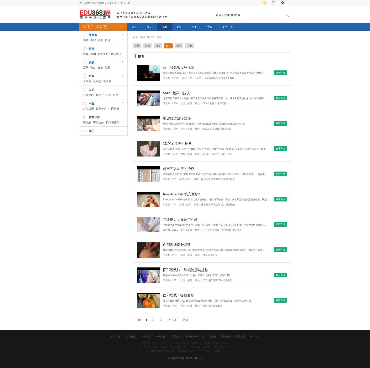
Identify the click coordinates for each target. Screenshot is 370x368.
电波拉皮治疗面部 (177, 118)
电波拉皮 (207, 128)
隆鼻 (85, 53)
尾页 (185, 319)
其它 (91, 130)
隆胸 (93, 53)
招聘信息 (160, 336)
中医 (91, 103)
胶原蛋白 (98, 122)
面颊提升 (236, 229)
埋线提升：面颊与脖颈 (180, 219)
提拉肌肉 (217, 305)
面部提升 (227, 280)
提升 (107, 40)
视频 (164, 26)
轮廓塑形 (217, 280)
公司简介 (115, 336)
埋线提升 (217, 229)
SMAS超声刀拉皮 (176, 93)
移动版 (171, 358)
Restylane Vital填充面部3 (181, 194)
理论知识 (226, 336)
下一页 (172, 319)
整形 (91, 48)
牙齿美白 (88, 95)
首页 (134, 26)
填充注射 (215, 204)
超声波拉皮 (229, 179)
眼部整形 (103, 53)
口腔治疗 (118, 95)
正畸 (108, 95)
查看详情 (280, 72)
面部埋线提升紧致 (177, 245)
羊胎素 (107, 81)
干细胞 (87, 81)
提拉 (210, 280)
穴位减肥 (88, 108)
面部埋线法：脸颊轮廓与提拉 (185, 270)
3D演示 (206, 154)
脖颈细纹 (226, 229)
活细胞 (97, 81)
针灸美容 (101, 108)
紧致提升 (217, 128)
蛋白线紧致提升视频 (178, 68)
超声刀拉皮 (223, 103)
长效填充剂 (112, 122)
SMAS (206, 103)
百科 (195, 26)
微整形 (93, 35)
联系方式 (175, 336)
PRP (189, 46)
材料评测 (94, 117)
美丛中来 (227, 26)
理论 (179, 26)
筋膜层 (213, 103)
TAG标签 (254, 336)
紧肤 (85, 67)
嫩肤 (100, 67)
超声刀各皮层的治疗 (178, 169)
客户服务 (130, 336)
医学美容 (205, 204)
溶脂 (179, 46)
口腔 (91, 89)
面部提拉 (226, 128)
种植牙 (100, 95)
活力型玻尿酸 (228, 204)
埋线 (205, 255)
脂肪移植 (115, 53)
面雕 (93, 40)
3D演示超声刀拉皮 (177, 144)
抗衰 (91, 76)
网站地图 (240, 336)
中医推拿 (113, 108)
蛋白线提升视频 (226, 78)
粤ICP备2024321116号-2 (189, 358)
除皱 (85, 40)
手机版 (212, 336)
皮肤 (91, 62)
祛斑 (107, 67)
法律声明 (145, 336)
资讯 (149, 26)
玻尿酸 (87, 122)
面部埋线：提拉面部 (178, 295)
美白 (93, 67)
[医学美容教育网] (95, 19)
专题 (210, 26)
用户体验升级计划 (194, 336)
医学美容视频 (211, 78)
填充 (100, 40)
